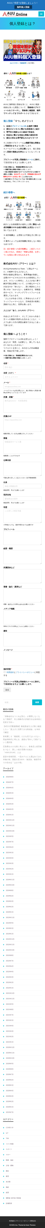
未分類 (8, 1182)
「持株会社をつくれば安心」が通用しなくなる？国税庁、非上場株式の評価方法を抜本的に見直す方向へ (22, 719)
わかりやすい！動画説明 (18, 63)
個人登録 (8, 120)
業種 (5, 438)
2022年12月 (10, 939)
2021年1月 (10, 1042)
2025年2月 (10, 869)
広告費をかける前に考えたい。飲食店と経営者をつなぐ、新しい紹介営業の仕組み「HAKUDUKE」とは (22, 749)
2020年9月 (10, 1063)
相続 (7, 1187)
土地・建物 (9, 1165)
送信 (7, 690)
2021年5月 (10, 1020)
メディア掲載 (9, 609)
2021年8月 (10, 1009)
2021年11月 (10, 999)
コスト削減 (9, 1144)
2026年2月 (10, 809)
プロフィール (9, 529)
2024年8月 (10, 890)
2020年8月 (10, 1069)
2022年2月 (10, 982)
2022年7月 (10, 961)
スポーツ (9, 1149)
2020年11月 (10, 1053)
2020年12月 (10, 1047)
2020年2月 (10, 1101)
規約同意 (7, 669)
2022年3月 (10, 977)
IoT (7, 1133)
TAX (7, 1138)
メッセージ (8, 650)
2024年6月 (10, 896)
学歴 (5, 507)
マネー (8, 1155)
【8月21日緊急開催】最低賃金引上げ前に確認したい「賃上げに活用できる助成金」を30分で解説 (22, 729)
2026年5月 (10, 793)
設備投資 (9, 1203)
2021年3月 (10, 1031)
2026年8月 (10, 777)
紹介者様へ (9, 192)
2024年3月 (10, 901)
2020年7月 (10, 1074)
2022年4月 (10, 971)
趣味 (5, 631)
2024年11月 (10, 879)
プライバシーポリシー (25, 672)
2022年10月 (10, 950)
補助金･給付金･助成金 (13, 1198)
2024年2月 (10, 907)
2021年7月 (10, 1015)
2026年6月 (10, 788)
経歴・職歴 (8, 548)
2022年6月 (10, 966)
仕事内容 (7, 460)
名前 (5, 363)
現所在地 (7, 494)
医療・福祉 (9, 1160)
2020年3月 (10, 1096)
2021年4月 (10, 1026)
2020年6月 (10, 1080)
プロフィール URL (19, 126)
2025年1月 (10, 874)
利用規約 (10, 672)
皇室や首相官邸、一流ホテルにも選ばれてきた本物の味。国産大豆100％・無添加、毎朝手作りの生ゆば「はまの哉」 (22, 759)
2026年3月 (10, 804)
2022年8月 (10, 955)
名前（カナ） (9, 373)
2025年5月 (10, 852)
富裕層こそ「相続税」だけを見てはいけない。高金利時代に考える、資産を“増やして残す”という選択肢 (22, 739)
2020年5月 (10, 1085)
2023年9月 (10, 923)
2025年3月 (10, 863)
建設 (7, 1171)
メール (6, 382)
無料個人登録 (23, 7)
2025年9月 (10, 836)
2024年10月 (10, 885)
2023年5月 (10, 928)
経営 (7, 1192)
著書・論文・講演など (12, 586)
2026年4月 (10, 798)
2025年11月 (10, 825)
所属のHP (7, 416)
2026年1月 (10, 815)
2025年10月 (10, 831)
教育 (7, 1176)
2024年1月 (10, 912)
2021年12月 (10, 993)
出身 (5, 482)
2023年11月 (10, 917)
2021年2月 (10, 1036)
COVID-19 (9, 1127)
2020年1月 (10, 1107)
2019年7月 (10, 1112)
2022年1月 (10, 988)
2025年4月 (10, 858)
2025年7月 (10, 842)
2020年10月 (10, 1058)
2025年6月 (10, 847)
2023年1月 (10, 934)
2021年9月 (10, 1004)
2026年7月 (10, 782)
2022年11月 (10, 944)
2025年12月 (10, 820)
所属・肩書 (8, 397)
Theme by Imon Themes (27, 1225)
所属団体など (9, 567)
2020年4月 (10, 1091)
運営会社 (33, 1221)
